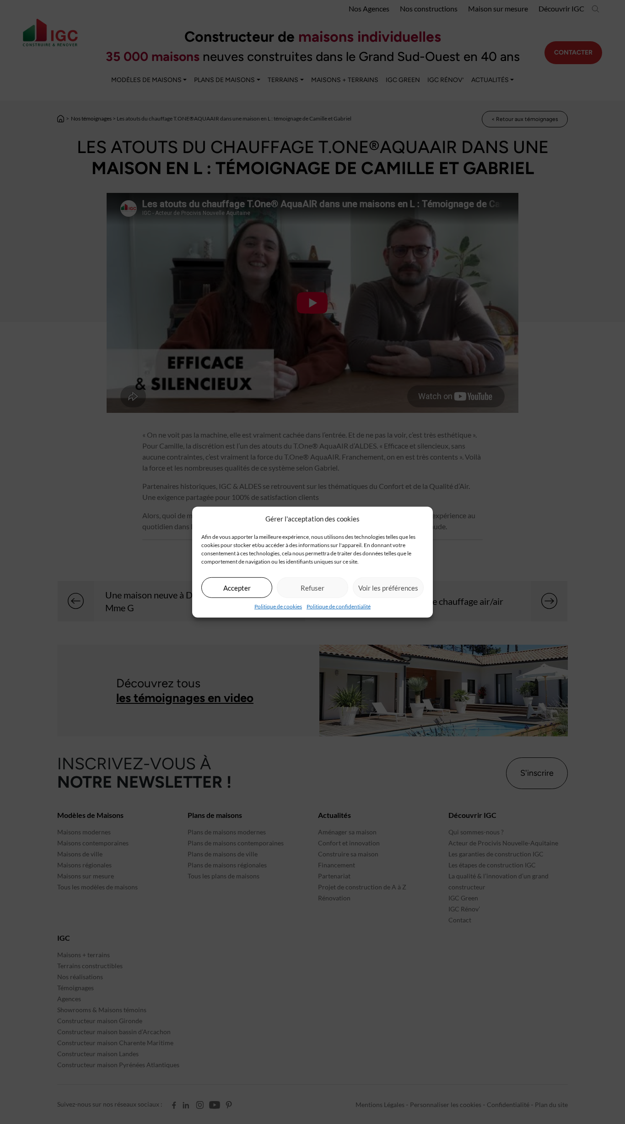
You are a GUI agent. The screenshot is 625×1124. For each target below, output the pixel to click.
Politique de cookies (278, 606)
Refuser (312, 587)
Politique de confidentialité (339, 606)
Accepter (237, 587)
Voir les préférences (388, 587)
